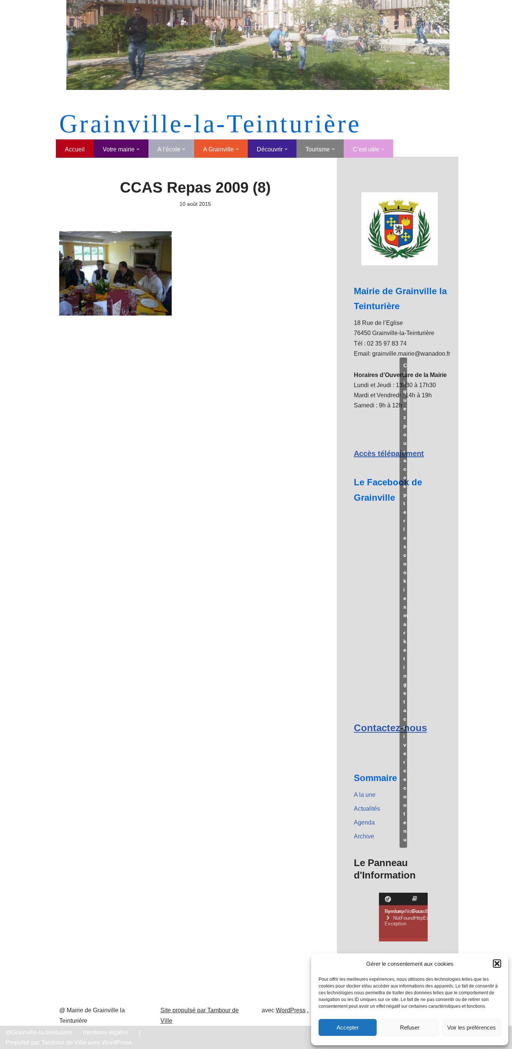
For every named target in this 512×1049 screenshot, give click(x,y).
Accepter (348, 1027)
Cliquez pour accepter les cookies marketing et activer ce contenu (405, 602)
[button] (497, 963)
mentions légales (105, 1032)
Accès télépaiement (389, 453)
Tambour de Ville (63, 1042)
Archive (364, 836)
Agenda (364, 822)
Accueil (75, 149)
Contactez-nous (390, 728)
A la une (365, 795)
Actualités (367, 808)
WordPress (290, 1010)
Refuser (409, 1027)
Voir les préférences (471, 1027)
